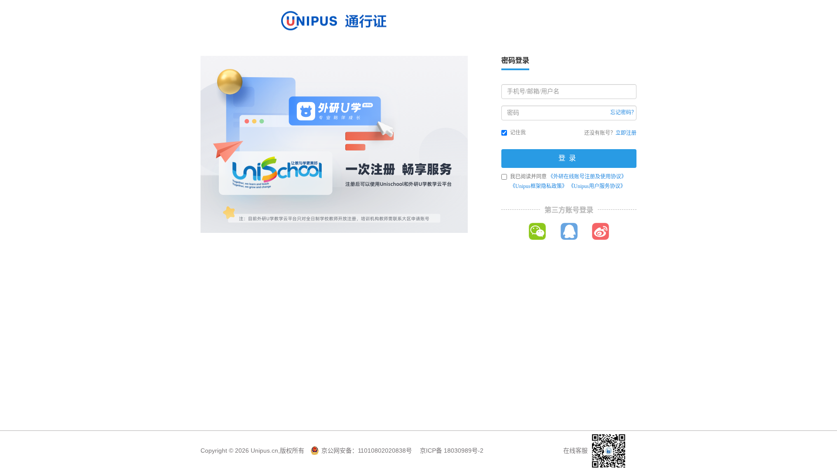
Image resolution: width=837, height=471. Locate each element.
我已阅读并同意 (568, 181)
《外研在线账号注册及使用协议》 (587, 177)
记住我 (518, 133)
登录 (568, 158)
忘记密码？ (623, 112)
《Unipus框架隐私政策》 (538, 186)
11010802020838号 (385, 450)
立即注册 (626, 133)
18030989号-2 (463, 450)
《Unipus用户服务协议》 (597, 186)
